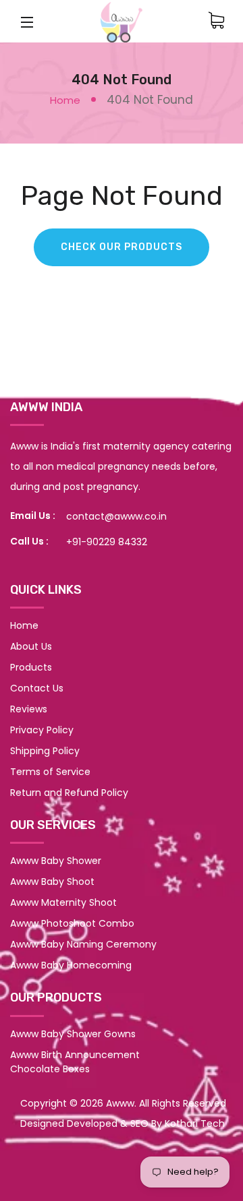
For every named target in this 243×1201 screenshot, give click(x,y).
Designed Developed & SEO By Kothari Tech (122, 1123)
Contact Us (36, 688)
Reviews (28, 709)
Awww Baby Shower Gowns (73, 1034)
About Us (31, 646)
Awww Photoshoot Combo (72, 923)
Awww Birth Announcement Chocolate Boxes (75, 1062)
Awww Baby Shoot (52, 881)
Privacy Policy (42, 730)
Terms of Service (50, 771)
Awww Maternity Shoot (63, 902)
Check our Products (121, 247)
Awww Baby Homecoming (71, 965)
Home (65, 100)
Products (31, 667)
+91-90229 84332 (106, 542)
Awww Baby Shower (55, 860)
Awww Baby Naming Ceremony (83, 944)
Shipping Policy (45, 751)
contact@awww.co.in (116, 516)
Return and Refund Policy (69, 792)
